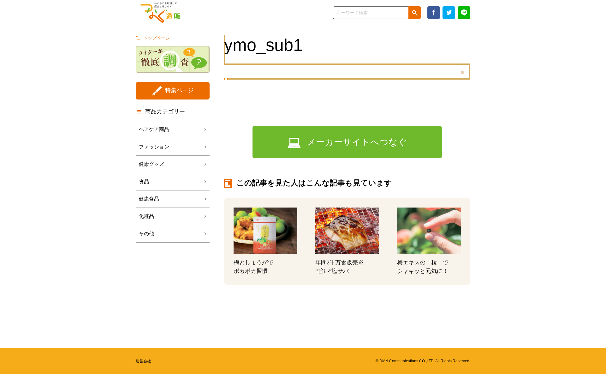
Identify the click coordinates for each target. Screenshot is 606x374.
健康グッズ (151, 164)
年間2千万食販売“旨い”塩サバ (339, 266)
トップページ (156, 37)
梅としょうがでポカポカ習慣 (253, 266)
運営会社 (143, 361)
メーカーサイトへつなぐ (357, 142)
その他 (146, 233)
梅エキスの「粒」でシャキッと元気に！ (422, 266)
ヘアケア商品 (154, 129)
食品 (144, 181)
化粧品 (146, 216)
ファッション (154, 146)
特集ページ (179, 90)
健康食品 (149, 199)
